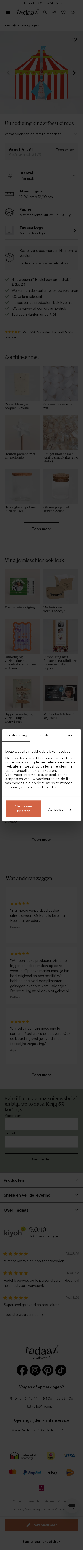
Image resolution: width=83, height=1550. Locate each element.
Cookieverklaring (49, 787)
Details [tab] (43, 735)
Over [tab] (68, 735)
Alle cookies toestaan (23, 808)
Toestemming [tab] (16, 735)
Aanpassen (56, 809)
